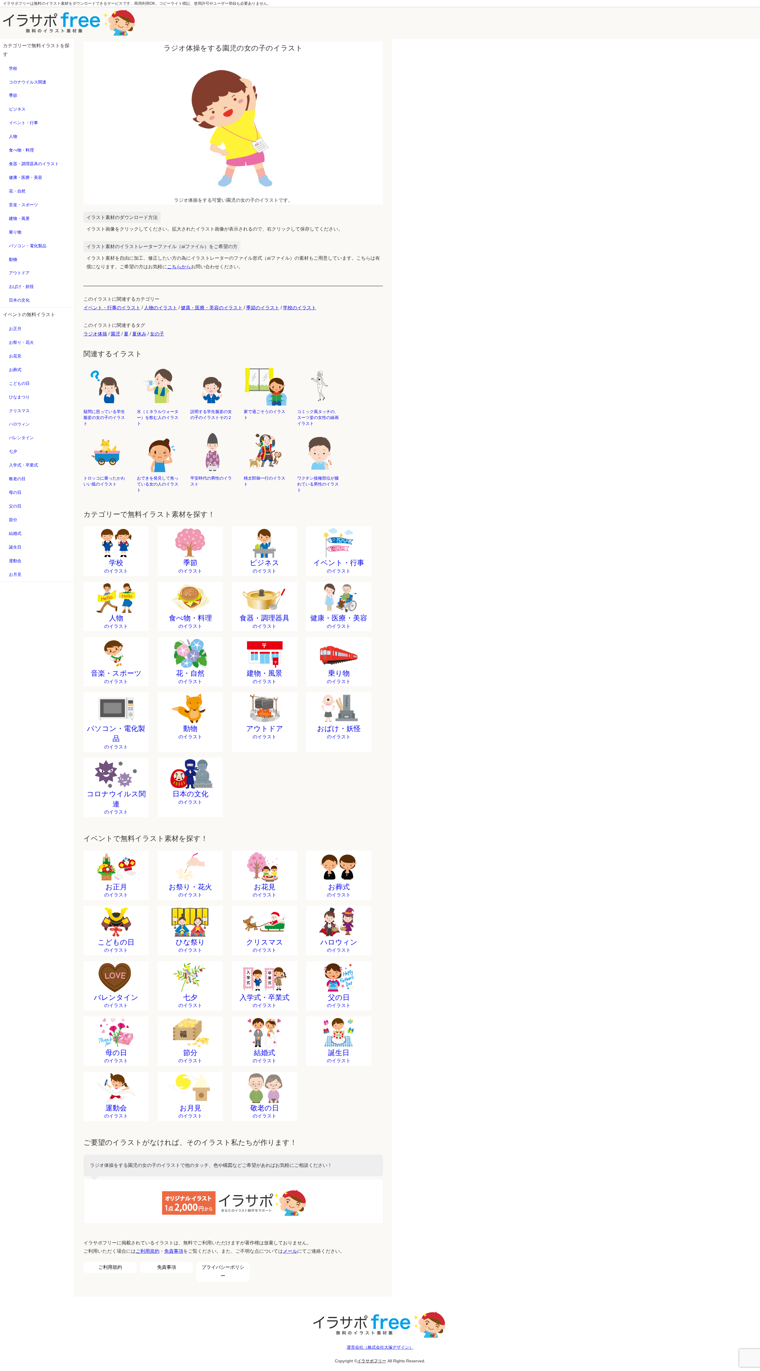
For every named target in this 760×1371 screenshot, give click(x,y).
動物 (13, 259)
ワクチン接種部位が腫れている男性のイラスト (318, 484)
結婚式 (15, 533)
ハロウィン (19, 424)
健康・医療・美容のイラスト (212, 307)
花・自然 (17, 191)
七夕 (13, 451)
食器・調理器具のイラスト (34, 163)
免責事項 (173, 1251)
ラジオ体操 (95, 333)
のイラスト (116, 566)
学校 (13, 68)
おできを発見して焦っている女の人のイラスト (157, 484)
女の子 (157, 333)
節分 (13, 519)
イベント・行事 (23, 122)
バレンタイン (21, 437)
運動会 (15, 560)
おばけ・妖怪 (21, 286)
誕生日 (15, 547)
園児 (115, 333)
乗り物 (15, 232)
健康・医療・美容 (25, 177)
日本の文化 (19, 300)
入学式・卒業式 (23, 465)
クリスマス (19, 410)
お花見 (15, 356)
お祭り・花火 (21, 342)
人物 (13, 136)
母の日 (15, 492)
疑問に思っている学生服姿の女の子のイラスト (104, 417)
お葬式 (15, 369)
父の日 (15, 506)
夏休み (139, 333)
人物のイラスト (160, 307)
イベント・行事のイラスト (111, 307)
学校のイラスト (299, 307)
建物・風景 (19, 218)
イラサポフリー (371, 1361)
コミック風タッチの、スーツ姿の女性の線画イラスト (318, 417)
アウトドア (19, 272)
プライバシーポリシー (223, 1271)
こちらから (179, 266)
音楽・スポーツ (23, 204)
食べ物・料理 (21, 150)
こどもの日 (19, 383)
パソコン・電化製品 (27, 245)
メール (290, 1251)
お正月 (15, 328)
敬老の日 (17, 478)
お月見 (15, 574)
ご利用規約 (147, 1251)
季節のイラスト (262, 307)
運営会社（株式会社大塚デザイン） (380, 1347)
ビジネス (17, 109)
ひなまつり (19, 397)
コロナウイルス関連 (27, 82)
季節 (13, 95)
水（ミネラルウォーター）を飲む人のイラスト (157, 417)
